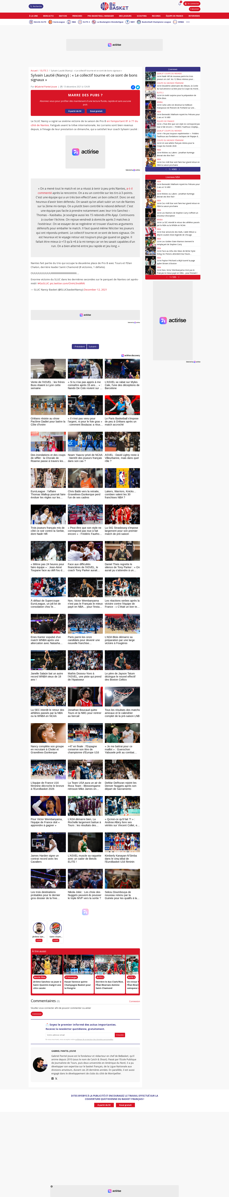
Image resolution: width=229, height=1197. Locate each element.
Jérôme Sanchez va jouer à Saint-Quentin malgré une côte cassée (47, 985)
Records (156, 16)
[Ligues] (188, 21)
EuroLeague (59, 22)
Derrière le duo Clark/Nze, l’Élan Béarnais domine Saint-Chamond (110, 985)
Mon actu (48, 16)
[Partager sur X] (138, 87)
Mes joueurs (125, 16)
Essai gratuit (96, 111)
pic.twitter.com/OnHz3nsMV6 (67, 283)
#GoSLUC (43, 283)
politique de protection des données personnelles (94, 1039)
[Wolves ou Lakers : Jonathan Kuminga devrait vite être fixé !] (150, 152)
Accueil (34, 70)
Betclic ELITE (40, 22)
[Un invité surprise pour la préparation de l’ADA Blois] (150, 95)
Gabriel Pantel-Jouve (63, 1051)
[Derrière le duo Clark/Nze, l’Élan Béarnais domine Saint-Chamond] (110, 965)
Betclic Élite (39, 977)
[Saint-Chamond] (56, 928)
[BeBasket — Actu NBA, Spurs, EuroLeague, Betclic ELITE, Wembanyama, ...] (114, 6)
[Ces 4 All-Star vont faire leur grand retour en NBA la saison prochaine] (150, 162)
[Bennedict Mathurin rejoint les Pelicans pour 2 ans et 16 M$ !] (150, 114)
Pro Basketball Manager (101, 16)
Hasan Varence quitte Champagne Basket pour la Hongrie (77, 985)
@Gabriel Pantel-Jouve (46, 86)
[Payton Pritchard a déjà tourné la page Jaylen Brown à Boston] (150, 260)
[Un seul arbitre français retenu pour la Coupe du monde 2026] (150, 143)
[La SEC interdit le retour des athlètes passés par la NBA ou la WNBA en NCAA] (150, 222)
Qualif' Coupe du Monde (169, 73)
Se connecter (193, 3)
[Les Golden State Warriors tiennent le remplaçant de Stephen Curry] (150, 241)
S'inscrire (120, 1035)
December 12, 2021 (95, 289)
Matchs (63, 16)
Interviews (194, 16)
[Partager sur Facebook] (133, 87)
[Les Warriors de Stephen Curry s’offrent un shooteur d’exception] (150, 213)
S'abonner (194, 9)
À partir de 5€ (74, 111)
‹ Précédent (79, 346)
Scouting (142, 16)
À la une (33, 16)
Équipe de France (174, 16)
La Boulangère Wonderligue (110, 22)
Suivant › (93, 346)
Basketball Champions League (156, 22)
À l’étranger (71, 977)
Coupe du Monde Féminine (170, 83)
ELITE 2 (86, 22)
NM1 (133, 22)
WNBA (181, 22)
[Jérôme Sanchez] (39, 928)
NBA (74, 22)
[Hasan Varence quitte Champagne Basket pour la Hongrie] (78, 965)
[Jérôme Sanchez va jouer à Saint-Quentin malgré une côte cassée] (47, 965)
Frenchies (77, 16)
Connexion (134, 1001)
